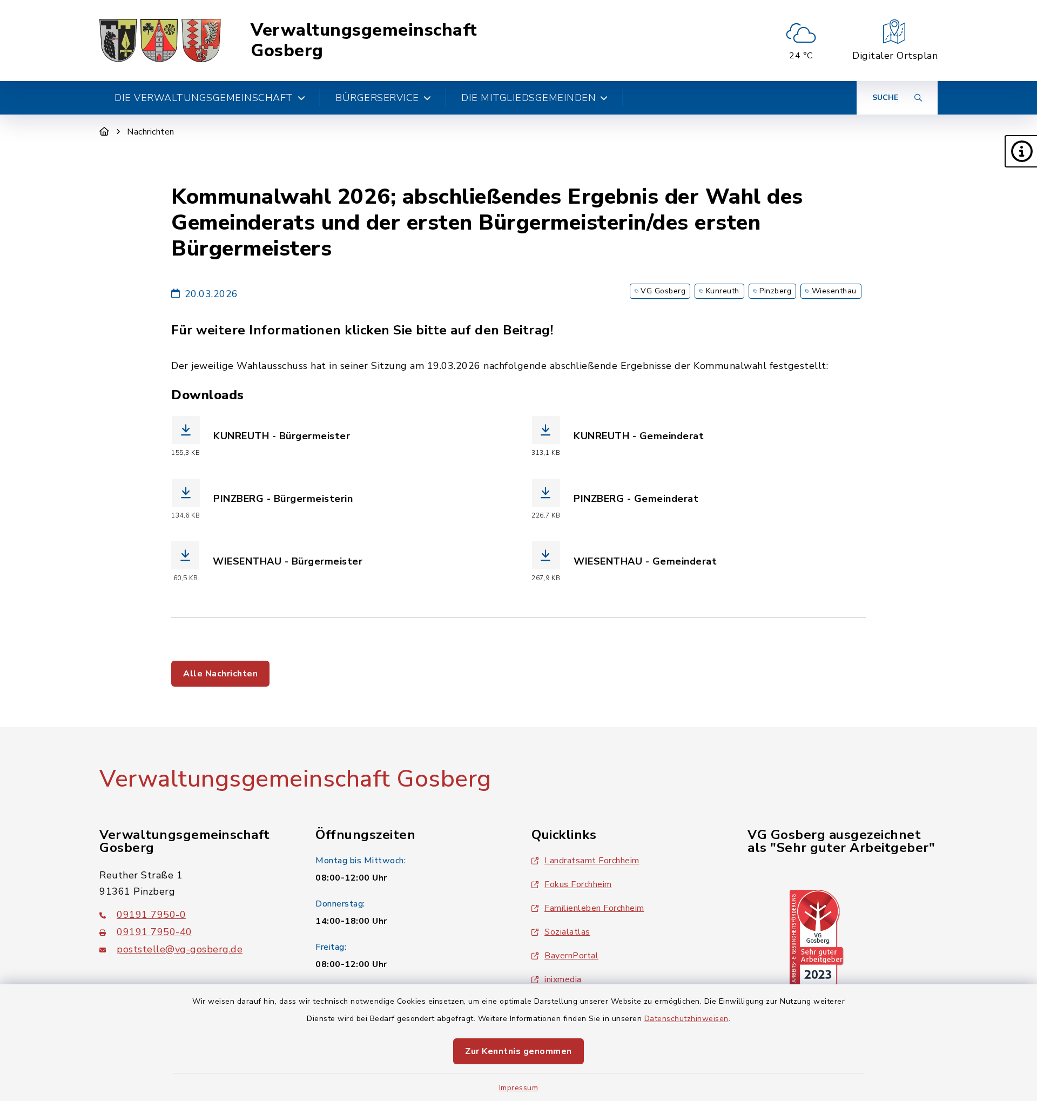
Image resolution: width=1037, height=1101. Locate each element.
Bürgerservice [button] (377, 97)
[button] (1021, 151)
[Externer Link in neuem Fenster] (817, 937)
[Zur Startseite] (104, 131)
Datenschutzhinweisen (686, 1018)
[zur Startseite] (160, 40)
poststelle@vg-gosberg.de (180, 949)
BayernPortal (571, 956)
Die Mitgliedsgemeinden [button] (528, 97)
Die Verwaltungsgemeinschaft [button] (204, 97)
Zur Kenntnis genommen (518, 1051)
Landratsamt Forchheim (591, 861)
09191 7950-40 (154, 931)
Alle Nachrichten (220, 674)
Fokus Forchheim (578, 884)
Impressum (518, 1088)
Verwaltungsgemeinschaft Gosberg (364, 41)
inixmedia (563, 979)
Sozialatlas (567, 932)
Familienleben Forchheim (594, 908)
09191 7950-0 (151, 914)
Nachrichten (150, 132)
